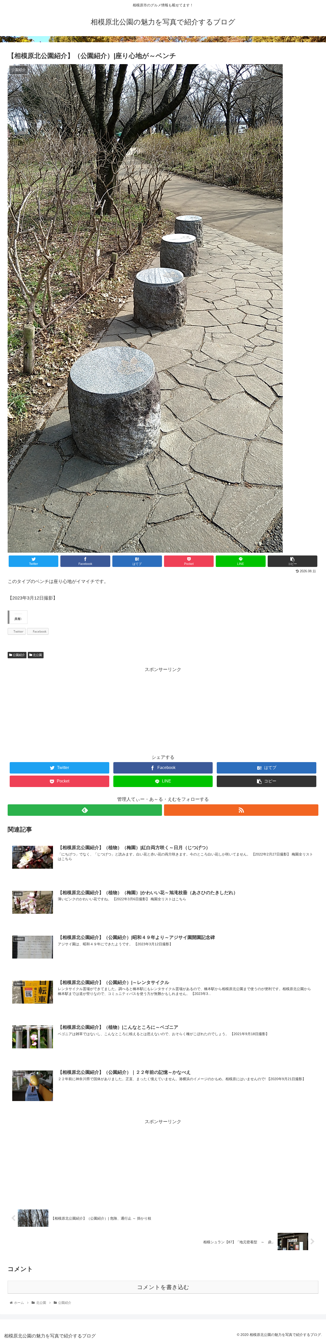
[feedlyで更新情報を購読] (85, 810)
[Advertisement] (163, 709)
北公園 (37, 655)
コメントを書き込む (163, 1287)
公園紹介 (18, 655)
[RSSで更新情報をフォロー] (241, 810)
